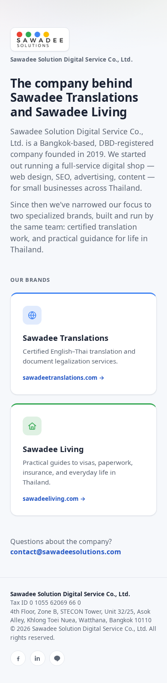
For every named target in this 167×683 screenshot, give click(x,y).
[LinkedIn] (37, 658)
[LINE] (57, 658)
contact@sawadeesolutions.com (65, 551)
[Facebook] (18, 658)
